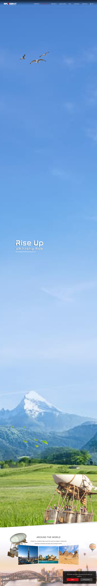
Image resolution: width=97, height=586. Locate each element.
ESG (70, 3)
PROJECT (54, 3)
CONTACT (85, 3)
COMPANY (36, 3)
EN (92, 3)
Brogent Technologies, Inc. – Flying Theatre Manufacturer (10, 4)
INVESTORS (62, 3)
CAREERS (76, 3)
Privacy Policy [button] (86, 579)
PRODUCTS (45, 3)
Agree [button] (72, 579)
